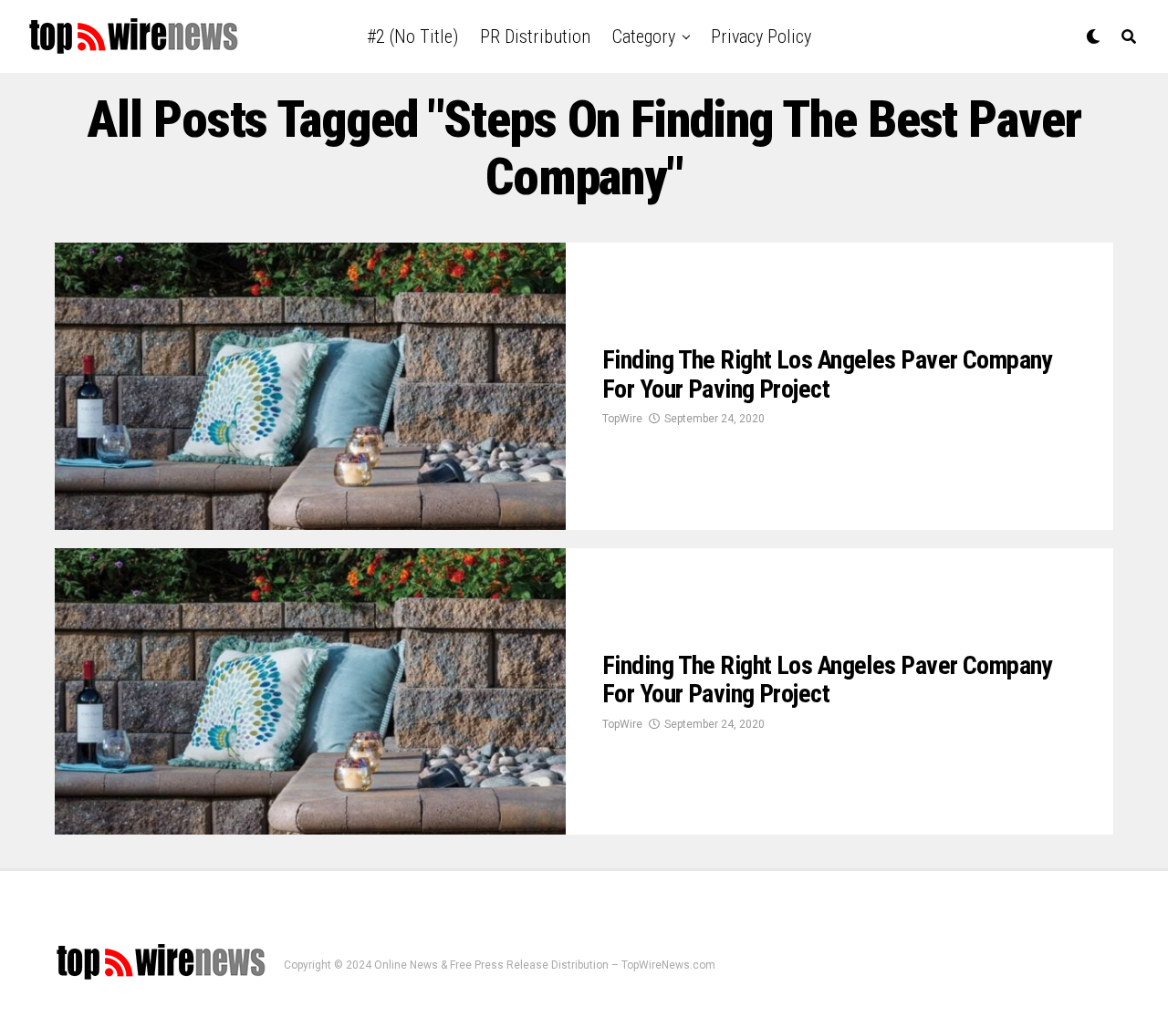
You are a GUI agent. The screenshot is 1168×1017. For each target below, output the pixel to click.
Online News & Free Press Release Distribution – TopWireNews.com (544, 965)
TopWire (622, 418)
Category (643, 36)
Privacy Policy (761, 36)
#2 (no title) (412, 36)
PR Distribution (535, 36)
